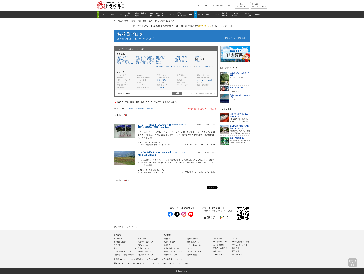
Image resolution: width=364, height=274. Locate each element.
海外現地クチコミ (194, 248)
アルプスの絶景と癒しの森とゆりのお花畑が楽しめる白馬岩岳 (154, 153)
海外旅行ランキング (195, 251)
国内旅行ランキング (145, 255)
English (130, 259)
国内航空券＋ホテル (123, 251)
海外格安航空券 (169, 242)
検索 (177, 93)
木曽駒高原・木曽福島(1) (145, 59)
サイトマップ (218, 239)
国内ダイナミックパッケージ (125, 248)
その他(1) (160, 87)
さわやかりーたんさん (179, 124)
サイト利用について (221, 242)
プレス (234, 239)
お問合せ (242, 5)
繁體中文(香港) (167, 259)
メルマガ (229, 5)
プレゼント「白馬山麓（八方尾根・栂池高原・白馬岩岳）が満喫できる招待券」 (154, 126)
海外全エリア (210, 66)
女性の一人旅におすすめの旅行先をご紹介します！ (240, 140)
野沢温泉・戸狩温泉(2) (125, 63)
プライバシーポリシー (240, 245)
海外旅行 (167, 235)
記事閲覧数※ (140, 108)
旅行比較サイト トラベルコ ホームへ (127, 227)
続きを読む (148, 138)
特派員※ (150, 108)
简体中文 (139, 259)
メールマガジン (219, 255)
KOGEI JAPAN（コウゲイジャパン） (177, 263)
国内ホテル (118, 239)
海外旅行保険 (192, 239)
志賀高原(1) (160, 59)
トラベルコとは (203, 5)
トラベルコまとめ (194, 245)
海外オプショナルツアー (173, 251)
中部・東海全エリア (173, 66)
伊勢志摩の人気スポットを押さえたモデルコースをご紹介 (240, 129)
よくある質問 (218, 5)
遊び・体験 (142, 239)
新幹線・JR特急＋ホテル (124, 255)
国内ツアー (118, 245)
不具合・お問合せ (220, 248)
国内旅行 (117, 235)
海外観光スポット (194, 242)
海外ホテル (168, 239)
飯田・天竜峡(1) (181, 61)
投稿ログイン (230, 38)
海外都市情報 (192, 255)
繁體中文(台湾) (152, 259)
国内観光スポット (144, 251)
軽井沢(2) (198, 57)
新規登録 (241, 38)
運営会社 (235, 248)
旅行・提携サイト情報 (240, 242)
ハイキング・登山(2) (204, 80)
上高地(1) (120, 59)
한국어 (179, 259)
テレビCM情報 (237, 255)
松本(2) (158, 63)
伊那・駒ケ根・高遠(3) (144, 57)
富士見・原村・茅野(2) (144, 63)
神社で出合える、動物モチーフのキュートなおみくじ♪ (240, 117)
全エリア (199, 66)
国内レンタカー (144, 245)
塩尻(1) (177, 59)
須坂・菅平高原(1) (123, 61)
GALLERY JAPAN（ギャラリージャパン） (143, 263)
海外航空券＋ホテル (171, 248)
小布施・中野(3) (181, 57)
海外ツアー (168, 245)
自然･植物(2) (161, 80)
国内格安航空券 (120, 242)
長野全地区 (159, 66)
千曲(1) (158, 61)
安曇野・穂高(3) (122, 57)
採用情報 (235, 251)
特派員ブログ (130, 34)
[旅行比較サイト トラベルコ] (114, 21)
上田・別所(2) (161, 57)
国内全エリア (188, 66)
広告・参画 (217, 251)
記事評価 (130, 108)
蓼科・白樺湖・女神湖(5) (145, 61)
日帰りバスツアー (144, 248)
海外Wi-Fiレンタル (171, 255)
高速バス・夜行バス (145, 242)
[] (225, 26)
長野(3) (197, 61)
